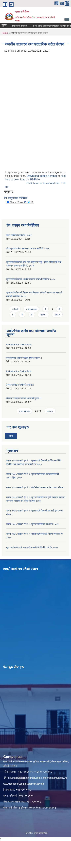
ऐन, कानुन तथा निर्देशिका (15, 198)
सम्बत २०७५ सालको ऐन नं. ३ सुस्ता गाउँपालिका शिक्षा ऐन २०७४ (32, 524)
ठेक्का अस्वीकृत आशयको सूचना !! (20, 384)
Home (5, 33)
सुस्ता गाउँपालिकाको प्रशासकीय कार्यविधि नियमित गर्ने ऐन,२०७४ (32, 547)
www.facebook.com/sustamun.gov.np (23, 783)
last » (57, 314)
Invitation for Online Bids (19, 371)
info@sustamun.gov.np (55, 777)
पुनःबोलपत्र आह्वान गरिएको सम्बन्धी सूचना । (24, 358)
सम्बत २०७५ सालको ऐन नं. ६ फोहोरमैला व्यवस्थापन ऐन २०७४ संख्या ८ (35, 487)
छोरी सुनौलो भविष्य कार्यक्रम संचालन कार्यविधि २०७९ (27, 248)
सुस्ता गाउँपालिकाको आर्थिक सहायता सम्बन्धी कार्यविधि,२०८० (30, 279)
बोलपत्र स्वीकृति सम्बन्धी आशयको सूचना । (23, 398)
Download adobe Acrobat (42, 175)
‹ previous (31, 309)
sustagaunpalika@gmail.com (25, 777)
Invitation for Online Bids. (19, 344)
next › (43, 314)
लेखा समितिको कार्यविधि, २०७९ (19, 235)
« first (15, 309)
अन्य (11, 436)
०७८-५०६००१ (23, 789)
